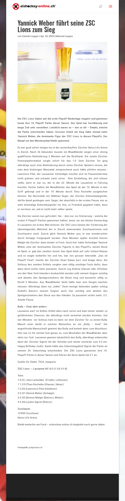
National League (64, 36)
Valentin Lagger (30, 36)
